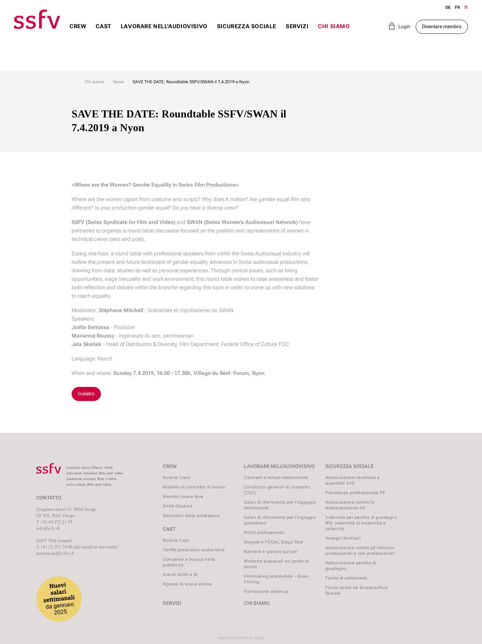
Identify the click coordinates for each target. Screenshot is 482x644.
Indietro (86, 393)
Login (399, 26)
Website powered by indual (241, 638)
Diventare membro (442, 26)
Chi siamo (94, 81)
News (118, 81)
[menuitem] (78, 33)
